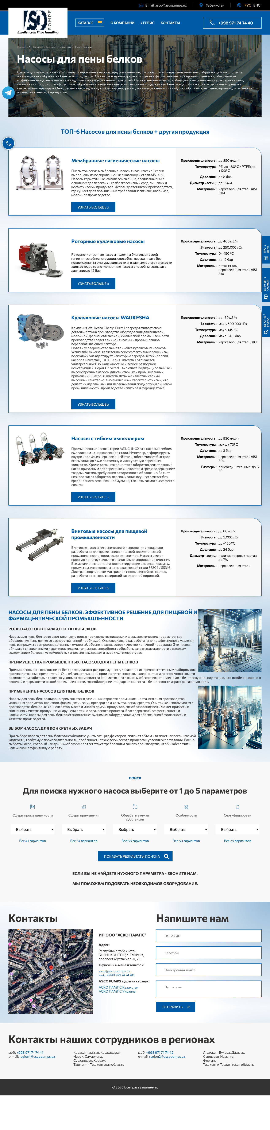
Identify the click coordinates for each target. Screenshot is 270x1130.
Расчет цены (266, 248)
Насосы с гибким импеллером (107, 438)
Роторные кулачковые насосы (108, 241)
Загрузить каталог (266, 284)
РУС (247, 5)
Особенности (186, 815)
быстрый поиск (266, 320)
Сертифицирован (237, 815)
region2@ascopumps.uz (167, 1056)
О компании (122, 23)
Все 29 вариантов (237, 841)
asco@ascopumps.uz (171, 5)
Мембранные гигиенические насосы (115, 160)
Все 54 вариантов (83, 841)
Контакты (170, 23)
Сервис (147, 23)
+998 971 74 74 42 (159, 1052)
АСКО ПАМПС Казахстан (119, 987)
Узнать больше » (93, 207)
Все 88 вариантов (135, 841)
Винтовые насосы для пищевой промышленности (109, 534)
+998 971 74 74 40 (235, 22)
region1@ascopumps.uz (37, 1056)
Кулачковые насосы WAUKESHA (110, 317)
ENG (257, 5)
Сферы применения (83, 815)
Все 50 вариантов (186, 841)
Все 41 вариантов (32, 841)
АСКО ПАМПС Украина (117, 991)
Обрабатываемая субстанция (135, 817)
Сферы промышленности (32, 815)
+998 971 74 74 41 (29, 1052)
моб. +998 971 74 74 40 (116, 975)
